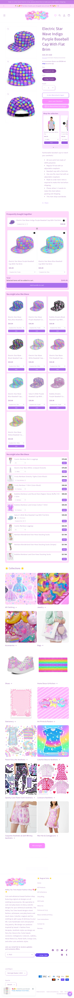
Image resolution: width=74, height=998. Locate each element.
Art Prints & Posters (45, 721)
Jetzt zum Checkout (55, 101)
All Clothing (10, 607)
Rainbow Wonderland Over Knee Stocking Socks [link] (32, 535)
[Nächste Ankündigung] (70, 6)
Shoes (7, 683)
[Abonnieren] (32, 954)
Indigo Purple (49, 79)
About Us (40, 906)
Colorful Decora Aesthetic (47, 759)
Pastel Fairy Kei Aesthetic (15, 759)
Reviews (40, 928)
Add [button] (51, 142)
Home (39, 883)
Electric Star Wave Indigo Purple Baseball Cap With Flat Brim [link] (38, 220)
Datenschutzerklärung (52, 991)
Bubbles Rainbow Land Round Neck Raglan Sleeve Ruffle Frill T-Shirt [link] (37, 495)
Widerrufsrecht (41, 991)
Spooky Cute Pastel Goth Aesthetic (19, 798)
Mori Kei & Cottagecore (46, 836)
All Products (41, 887)
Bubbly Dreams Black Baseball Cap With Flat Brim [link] (57, 318)
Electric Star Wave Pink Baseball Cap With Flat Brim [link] (56, 356)
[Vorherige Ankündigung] (4, 6)
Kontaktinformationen (63, 993)
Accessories (10, 645)
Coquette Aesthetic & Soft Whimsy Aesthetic (19, 837)
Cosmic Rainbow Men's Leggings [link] (26, 459)
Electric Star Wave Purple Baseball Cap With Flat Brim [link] (21, 262)
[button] (4, 15)
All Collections (42, 892)
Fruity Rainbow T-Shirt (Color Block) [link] (27, 485)
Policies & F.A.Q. (42, 910)
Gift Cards (40, 901)
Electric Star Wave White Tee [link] (51, 133)
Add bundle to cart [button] (37, 285)
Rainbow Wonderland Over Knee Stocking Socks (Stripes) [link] (35, 544)
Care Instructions (43, 919)
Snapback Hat (49, 71)
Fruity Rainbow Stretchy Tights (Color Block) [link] (30, 476)
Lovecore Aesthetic (45, 798)
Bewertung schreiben (37, 869)
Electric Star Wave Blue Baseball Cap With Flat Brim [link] (50, 262)
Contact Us (40, 924)
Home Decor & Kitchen (46, 683)
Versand (44, 58)
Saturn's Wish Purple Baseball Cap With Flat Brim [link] (36, 395)
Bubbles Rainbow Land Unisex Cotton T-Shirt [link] (31, 505)
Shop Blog (40, 897)
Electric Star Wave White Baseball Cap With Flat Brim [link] (36, 356)
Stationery (9, 721)
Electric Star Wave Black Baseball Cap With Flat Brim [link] (15, 356)
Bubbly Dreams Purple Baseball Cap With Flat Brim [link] (56, 395)
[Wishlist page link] (55, 15)
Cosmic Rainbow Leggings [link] (23, 526)
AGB (61, 991)
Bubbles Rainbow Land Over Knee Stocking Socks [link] (32, 554)
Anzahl (44, 83)
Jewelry (40, 607)
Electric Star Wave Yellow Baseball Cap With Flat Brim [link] (15, 433)
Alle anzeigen (37, 845)
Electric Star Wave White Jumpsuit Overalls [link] (30, 468)
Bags (39, 645)
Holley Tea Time (19, 992)
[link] (51, 123)
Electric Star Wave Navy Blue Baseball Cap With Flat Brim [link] (15, 318)
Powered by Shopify (29, 992)
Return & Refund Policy (45, 915)
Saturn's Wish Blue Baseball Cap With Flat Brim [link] (31, 515)
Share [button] (46, 203)
